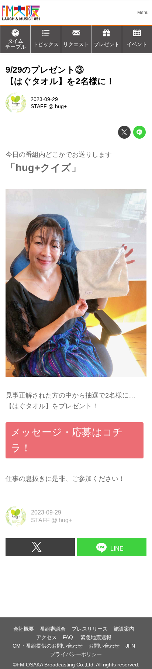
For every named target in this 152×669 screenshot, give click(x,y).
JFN (130, 646)
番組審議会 (53, 629)
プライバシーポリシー (76, 654)
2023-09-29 (44, 99)
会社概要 (23, 629)
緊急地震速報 (95, 637)
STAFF (39, 106)
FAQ (69, 637)
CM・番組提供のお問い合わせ (48, 646)
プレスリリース (90, 629)
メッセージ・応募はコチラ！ (67, 440)
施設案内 (124, 629)
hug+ (61, 106)
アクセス (46, 637)
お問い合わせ (104, 646)
